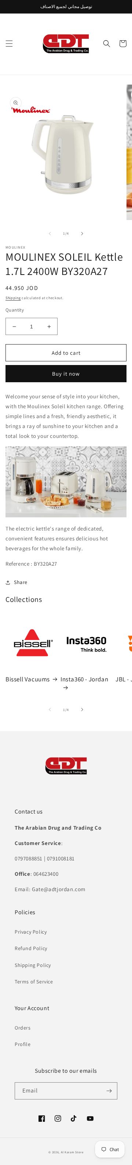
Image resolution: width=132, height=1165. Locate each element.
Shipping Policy (33, 965)
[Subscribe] (109, 1090)
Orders (23, 1027)
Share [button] (20, 582)
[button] (9, 44)
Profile (22, 1044)
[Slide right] (82, 234)
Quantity (15, 310)
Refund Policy (31, 948)
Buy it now (66, 373)
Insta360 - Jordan (84, 679)
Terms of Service (34, 981)
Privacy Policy (31, 931)
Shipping (13, 297)
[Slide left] (50, 234)
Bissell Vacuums (28, 679)
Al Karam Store (72, 1152)
